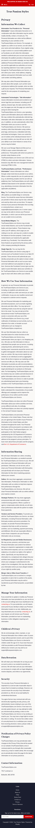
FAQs (17, 794)
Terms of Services (17, 804)
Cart (32, 4)
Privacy (17, 802)
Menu (5, 4)
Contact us (17, 799)
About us (17, 792)
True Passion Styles (17, 11)
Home (17, 790)
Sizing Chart (17, 797)
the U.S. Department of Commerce (15, 444)
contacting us (5, 604)
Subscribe (28, 816)
